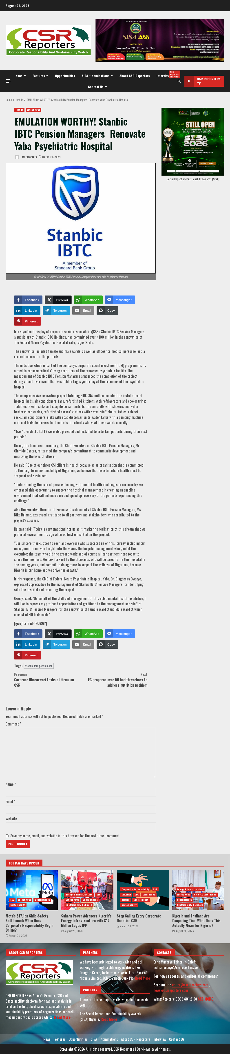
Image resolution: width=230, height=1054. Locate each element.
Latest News (33, 109)
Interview (166, 74)
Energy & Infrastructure (79, 894)
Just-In (19, 109)
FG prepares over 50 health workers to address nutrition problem (117, 680)
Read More (62, 1017)
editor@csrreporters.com (190, 985)
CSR (155, 889)
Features (39, 75)
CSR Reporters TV (209, 81)
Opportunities (65, 75)
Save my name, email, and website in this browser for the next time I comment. (65, 835)
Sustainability (17, 904)
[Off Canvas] (8, 81)
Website (11, 818)
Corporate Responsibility (135, 889)
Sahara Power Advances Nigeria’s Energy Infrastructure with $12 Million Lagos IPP (87, 890)
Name (11, 784)
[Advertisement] (159, 40)
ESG (12, 899)
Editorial (126, 894)
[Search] (179, 81)
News (19, 75)
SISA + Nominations (95, 75)
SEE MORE (205, 999)
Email (10, 801)
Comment (13, 724)
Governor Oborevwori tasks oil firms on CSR (44, 680)
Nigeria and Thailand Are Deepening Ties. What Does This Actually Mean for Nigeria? (196, 920)
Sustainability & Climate (79, 904)
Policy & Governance (205, 894)
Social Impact (42, 899)
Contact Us (96, 86)
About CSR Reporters (134, 75)
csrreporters (29, 157)
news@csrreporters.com (171, 990)
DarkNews (143, 1049)
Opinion (126, 899)
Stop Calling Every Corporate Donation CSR (139, 918)
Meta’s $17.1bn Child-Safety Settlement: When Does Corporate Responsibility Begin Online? (32, 890)
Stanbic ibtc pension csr (38, 666)
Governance (148, 894)
